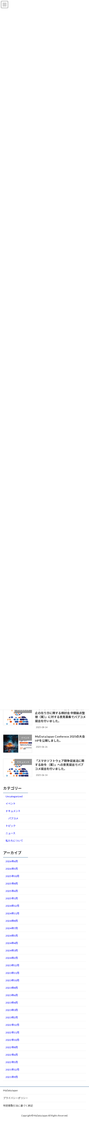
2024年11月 (12, 913)
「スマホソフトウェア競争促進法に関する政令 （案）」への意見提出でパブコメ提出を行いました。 (59, 764)
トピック (11, 825)
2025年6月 (12, 890)
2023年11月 (12, 972)
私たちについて (14, 840)
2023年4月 (12, 1002)
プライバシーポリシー (15, 1098)
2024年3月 (12, 950)
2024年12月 (12, 905)
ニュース (10, 833)
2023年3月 (12, 1010)
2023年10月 (12, 980)
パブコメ (13, 818)
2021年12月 (12, 1069)
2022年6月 (12, 1054)
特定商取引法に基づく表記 (18, 1105)
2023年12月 (12, 965)
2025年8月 (12, 883)
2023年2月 (12, 1017)
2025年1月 (12, 898)
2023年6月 (12, 995)
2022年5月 (12, 1062)
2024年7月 (12, 928)
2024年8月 (12, 920)
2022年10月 (12, 1039)
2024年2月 (12, 957)
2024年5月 (12, 935)
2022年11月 (12, 1032)
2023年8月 (12, 987)
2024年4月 (12, 943)
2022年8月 (12, 1047)
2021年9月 (12, 1077)
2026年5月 (12, 868)
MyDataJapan (10, 1090)
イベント (11, 803)
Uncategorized (14, 796)
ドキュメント (13, 811)
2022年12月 (12, 1024)
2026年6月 (12, 861)
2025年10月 (12, 876)
